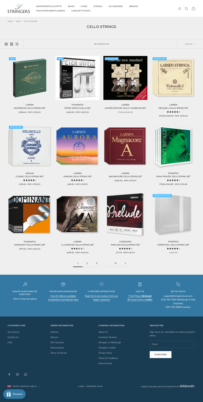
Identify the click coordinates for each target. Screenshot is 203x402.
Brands (133, 6)
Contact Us (13, 337)
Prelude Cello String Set (125, 245)
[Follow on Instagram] (17, 374)
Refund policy (57, 347)
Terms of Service (58, 352)
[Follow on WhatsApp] (25, 374)
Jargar (30, 173)
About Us (103, 331)
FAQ (10, 342)
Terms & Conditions (108, 358)
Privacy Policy (105, 352)
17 (116, 263)
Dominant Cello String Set (29, 245)
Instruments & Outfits (49, 6)
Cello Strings (30, 21)
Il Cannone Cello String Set (77, 245)
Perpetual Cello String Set (173, 245)
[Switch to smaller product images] (11, 44)
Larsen (30, 105)
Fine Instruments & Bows (50, 11)
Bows (71, 6)
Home (10, 21)
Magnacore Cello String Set (125, 176)
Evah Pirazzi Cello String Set (173, 176)
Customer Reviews (107, 337)
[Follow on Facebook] (9, 374)
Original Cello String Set (173, 108)
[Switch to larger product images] (6, 44)
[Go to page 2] (125, 263)
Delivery (54, 331)
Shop (18, 21)
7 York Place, (140, 295)
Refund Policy (105, 363)
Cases (84, 6)
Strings (98, 6)
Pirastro (173, 173)
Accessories (116, 6)
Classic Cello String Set (30, 176)
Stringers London (107, 347)
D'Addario (125, 241)
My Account (13, 331)
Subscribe (160, 354)
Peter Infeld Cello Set (77, 108)
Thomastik (78, 105)
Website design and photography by (168, 387)
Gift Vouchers (57, 342)
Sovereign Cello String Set (29, 108)
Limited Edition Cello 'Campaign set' (125, 108)
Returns (54, 337)
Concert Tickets (80, 11)
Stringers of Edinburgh (109, 342)
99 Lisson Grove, (139, 299)
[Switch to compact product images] (17, 44)
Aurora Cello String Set (77, 176)
